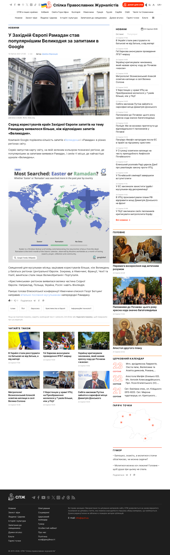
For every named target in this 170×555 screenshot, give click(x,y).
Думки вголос (116, 18)
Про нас (42, 532)
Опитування (44, 508)
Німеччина (88, 12)
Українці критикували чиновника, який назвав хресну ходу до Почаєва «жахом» (136, 65)
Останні (119, 34)
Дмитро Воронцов (50, 54)
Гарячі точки (133, 18)
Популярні (132, 34)
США (127, 12)
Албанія (45, 12)
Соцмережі (43, 512)
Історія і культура (69, 18)
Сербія (118, 12)
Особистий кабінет (47, 528)
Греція (100, 12)
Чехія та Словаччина (143, 12)
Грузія (109, 12)
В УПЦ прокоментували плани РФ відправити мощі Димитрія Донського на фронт (137, 200)
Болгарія (76, 12)
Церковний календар (128, 358)
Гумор (117, 450)
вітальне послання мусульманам (41, 294)
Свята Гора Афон (60, 12)
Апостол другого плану (127, 348)
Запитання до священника (94, 18)
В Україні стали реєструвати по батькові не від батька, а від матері (24, 356)
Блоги (145, 18)
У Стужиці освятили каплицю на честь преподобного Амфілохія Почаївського (133, 153)
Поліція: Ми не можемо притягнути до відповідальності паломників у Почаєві (137, 128)
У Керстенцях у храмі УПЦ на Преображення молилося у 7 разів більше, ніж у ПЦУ (135, 93)
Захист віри (31, 18)
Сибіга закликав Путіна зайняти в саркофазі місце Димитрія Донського (92, 395)
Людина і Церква (48, 18)
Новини (18, 18)
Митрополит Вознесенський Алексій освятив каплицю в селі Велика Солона (136, 79)
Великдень (71, 139)
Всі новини (122, 220)
